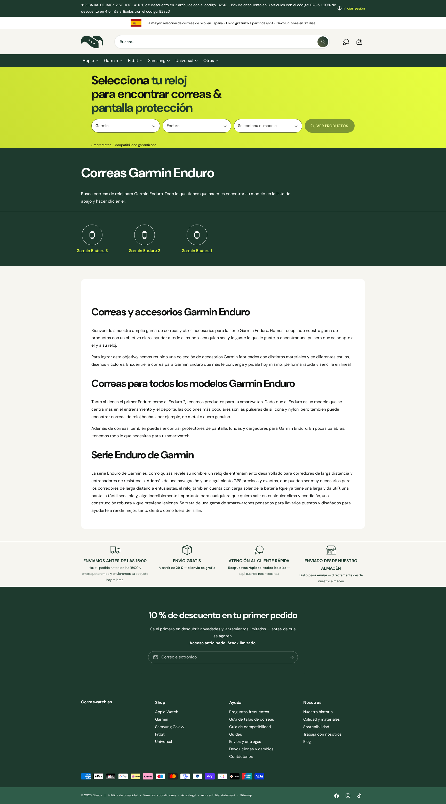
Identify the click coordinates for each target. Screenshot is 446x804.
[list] (223, 23)
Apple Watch (166, 711)
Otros (208, 60)
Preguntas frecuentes (249, 711)
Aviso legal (188, 795)
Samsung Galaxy (169, 726)
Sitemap (246, 795)
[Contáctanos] (346, 42)
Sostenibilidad (316, 726)
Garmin (111, 60)
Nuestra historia (318, 711)
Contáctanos (241, 756)
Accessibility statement (218, 795)
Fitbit (133, 60)
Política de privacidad (123, 795)
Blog (307, 741)
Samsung (156, 60)
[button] (90, 60)
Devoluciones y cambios (251, 749)
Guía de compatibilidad (250, 726)
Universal (184, 60)
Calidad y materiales (321, 719)
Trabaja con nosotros (322, 734)
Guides (235, 734)
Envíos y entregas (245, 741)
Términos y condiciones (159, 795)
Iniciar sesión (354, 8)
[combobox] (222, 42)
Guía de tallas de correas (251, 719)
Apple (88, 60)
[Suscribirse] (292, 657)
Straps (97, 795)
